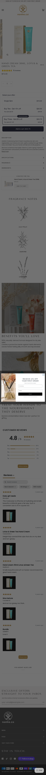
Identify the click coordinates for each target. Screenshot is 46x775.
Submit (30, 394)
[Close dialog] (43, 375)
